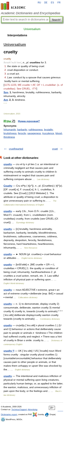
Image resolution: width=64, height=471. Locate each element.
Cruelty (8, 185)
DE (45, 2)
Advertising (32, 409)
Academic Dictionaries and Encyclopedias (30, 13)
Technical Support (19, 409)
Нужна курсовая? (29, 121)
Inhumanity (10, 129)
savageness (34, 133)
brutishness (10, 133)
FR (58, 2)
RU (39, 2)
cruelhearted (16, 148)
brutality (48, 129)
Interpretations (17, 35)
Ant (6, 99)
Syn (6, 92)
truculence (48, 133)
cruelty (8, 164)
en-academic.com (13, 6)
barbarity (22, 129)
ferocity (22, 133)
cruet (55, 148)
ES (52, 2)
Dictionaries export (9, 414)
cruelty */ (9, 350)
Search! (56, 19)
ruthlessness (35, 129)
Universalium (32, 29)
